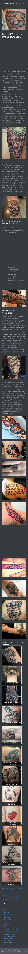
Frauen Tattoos (8, 914)
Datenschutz (22, 951)
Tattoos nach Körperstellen (12, 931)
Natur (6, 922)
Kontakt (10, 951)
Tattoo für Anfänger (10, 924)
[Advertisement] (14, 54)
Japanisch (7, 917)
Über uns (4, 951)
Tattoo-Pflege (8, 927)
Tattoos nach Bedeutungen (12, 929)
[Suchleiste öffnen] (20, 3)
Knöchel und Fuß (9, 919)
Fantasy (6, 912)
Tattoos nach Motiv (9, 888)
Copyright (15, 951)
